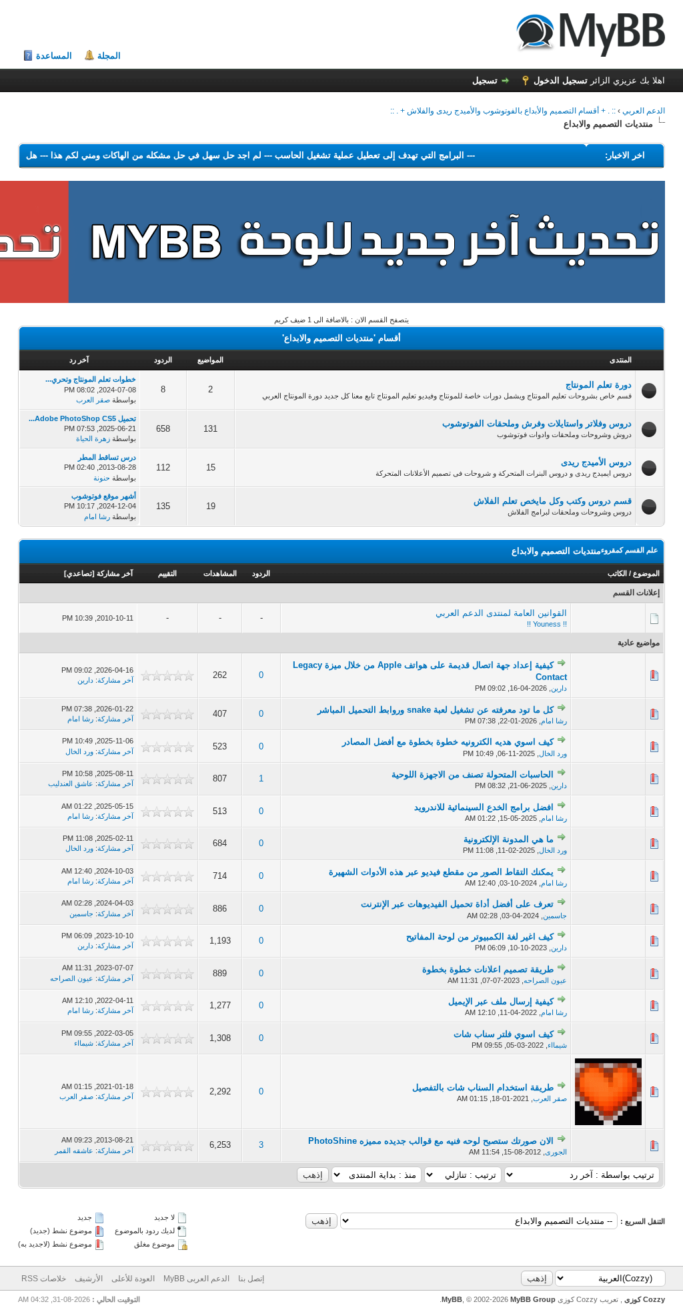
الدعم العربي (643, 110)
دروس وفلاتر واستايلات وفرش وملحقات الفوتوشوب (537, 423)
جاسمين (555, 916)
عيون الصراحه (545, 980)
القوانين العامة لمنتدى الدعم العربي (501, 613)
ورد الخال (553, 753)
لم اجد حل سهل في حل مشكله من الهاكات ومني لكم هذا (143, 155)
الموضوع (646, 573)
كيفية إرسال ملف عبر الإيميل (501, 1001)
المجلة (109, 56)
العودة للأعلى (133, 1278)
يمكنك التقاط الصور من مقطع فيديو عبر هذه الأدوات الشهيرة (441, 872)
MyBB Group (533, 1299)
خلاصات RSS (43, 1278)
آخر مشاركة (115, 573)
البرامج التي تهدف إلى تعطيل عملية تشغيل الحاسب (357, 155)
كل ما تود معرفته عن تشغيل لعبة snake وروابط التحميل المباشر (435, 710)
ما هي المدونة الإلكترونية (509, 839)
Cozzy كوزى (643, 1299)
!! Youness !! (547, 624)
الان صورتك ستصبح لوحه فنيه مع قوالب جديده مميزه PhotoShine (431, 1141)
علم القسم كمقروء (629, 550)
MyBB (452, 1299)
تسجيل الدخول (561, 80)
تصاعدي (79, 573)
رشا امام (97, 517)
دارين (559, 688)
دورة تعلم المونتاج (599, 385)
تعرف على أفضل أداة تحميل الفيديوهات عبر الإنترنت (457, 904)
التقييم (167, 573)
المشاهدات (220, 573)
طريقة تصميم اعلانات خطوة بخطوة (488, 969)
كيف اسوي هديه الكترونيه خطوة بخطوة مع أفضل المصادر (448, 742)
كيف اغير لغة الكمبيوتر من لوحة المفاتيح (480, 937)
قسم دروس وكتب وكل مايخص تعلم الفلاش (553, 501)
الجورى (556, 1152)
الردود (261, 573)
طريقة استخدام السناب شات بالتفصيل (483, 1087)
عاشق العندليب (70, 783)
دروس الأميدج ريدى (596, 462)
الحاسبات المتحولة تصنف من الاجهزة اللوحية (473, 774)
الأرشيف (89, 1278)
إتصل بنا (251, 1278)
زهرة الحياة (93, 438)
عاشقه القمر (74, 1150)
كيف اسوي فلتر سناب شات (504, 1034)
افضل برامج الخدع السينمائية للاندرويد (484, 807)
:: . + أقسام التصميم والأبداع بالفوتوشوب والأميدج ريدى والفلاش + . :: (503, 110)
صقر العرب (93, 400)
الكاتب (617, 573)
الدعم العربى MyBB (196, 1278)
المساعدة (54, 56)
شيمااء (557, 1045)
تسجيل (485, 80)
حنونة (101, 478)
